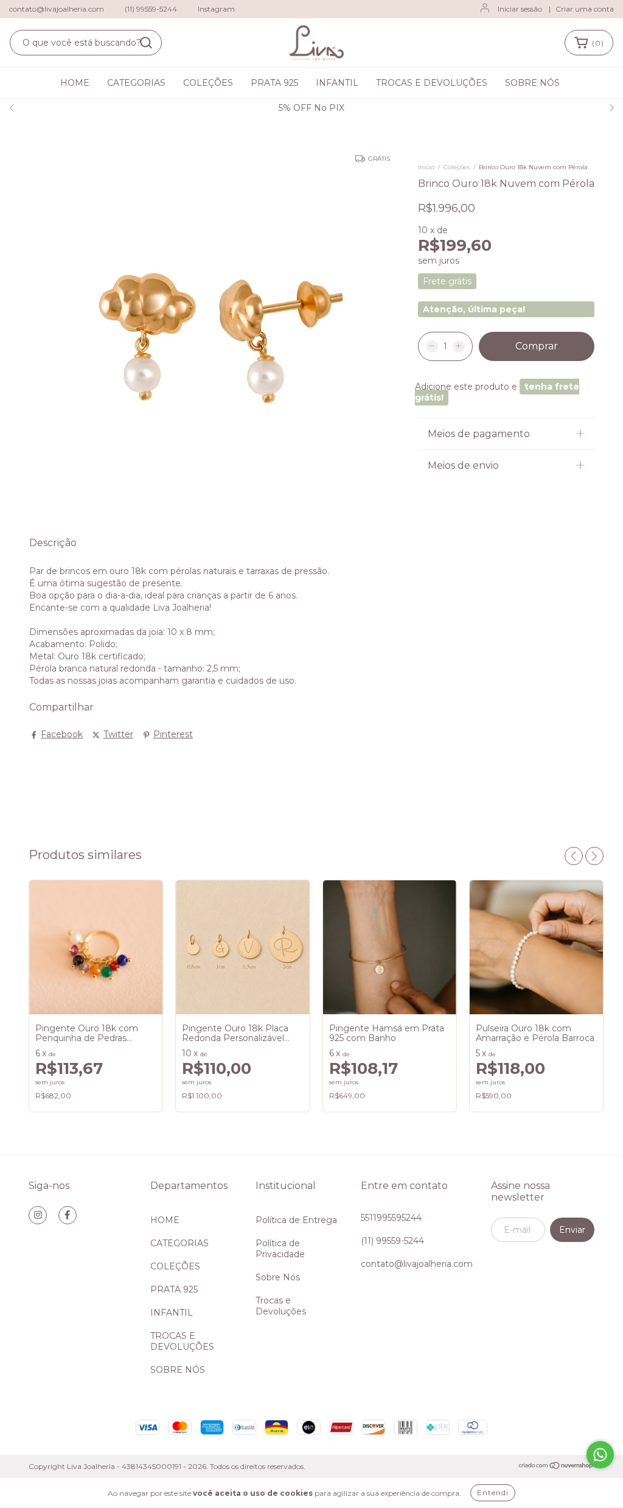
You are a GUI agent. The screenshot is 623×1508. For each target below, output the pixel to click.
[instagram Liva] (38, 1215)
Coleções (457, 167)
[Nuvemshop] (556, 1466)
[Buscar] (146, 43)
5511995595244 (391, 1217)
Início (426, 167)
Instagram (216, 8)
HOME (74, 82)
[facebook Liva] (67, 1215)
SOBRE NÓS (532, 82)
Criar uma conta (584, 8)
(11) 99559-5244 (151, 8)
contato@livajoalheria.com (56, 8)
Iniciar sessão (520, 8)
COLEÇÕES (208, 82)
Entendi (493, 1492)
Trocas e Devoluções (281, 1306)
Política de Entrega (296, 1220)
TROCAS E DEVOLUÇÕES (431, 82)
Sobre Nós (278, 1277)
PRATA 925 (274, 82)
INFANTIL (337, 82)
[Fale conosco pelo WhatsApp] (600, 1454)
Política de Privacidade (280, 1249)
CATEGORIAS (136, 82)
